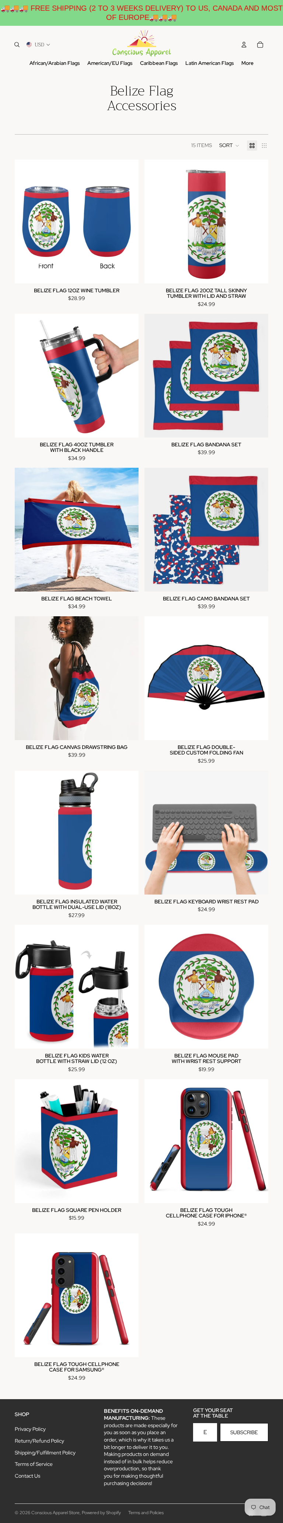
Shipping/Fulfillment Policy (45, 1452)
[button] (229, 145)
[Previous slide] (26, 221)
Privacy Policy (30, 1429)
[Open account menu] (244, 44)
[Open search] (17, 44)
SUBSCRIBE (244, 1432)
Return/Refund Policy (39, 1440)
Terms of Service (34, 1464)
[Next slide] (127, 221)
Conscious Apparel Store (55, 1513)
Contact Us (27, 1476)
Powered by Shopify (101, 1513)
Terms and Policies (146, 1513)
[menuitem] (247, 63)
